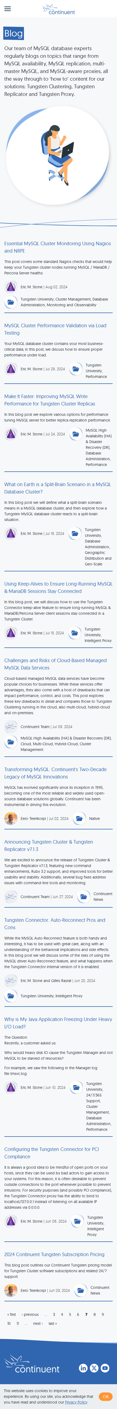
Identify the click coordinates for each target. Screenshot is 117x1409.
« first (11, 1314)
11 (18, 1323)
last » (53, 1323)
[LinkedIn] (83, 1368)
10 (9, 1323)
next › (38, 1323)
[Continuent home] (58, 8)
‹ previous (30, 1314)
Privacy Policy (76, 1402)
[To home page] (31, 1363)
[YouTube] (105, 1368)
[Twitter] (94, 1368)
